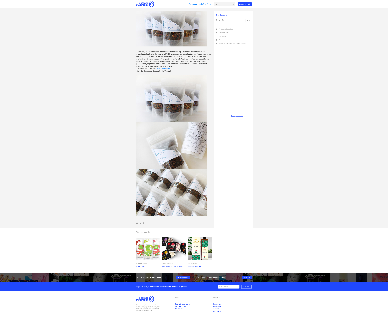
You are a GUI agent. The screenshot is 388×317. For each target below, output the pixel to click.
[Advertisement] (233, 81)
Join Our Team (205, 4)
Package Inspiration (227, 29)
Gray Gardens (241, 43)
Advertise (193, 4)
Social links (216, 297)
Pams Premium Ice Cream (172, 266)
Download (247, 277)
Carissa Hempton (163, 69)
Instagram (217, 304)
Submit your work (244, 4)
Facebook (217, 306)
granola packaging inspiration (228, 43)
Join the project (181, 306)
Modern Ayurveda (195, 266)
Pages (177, 297)
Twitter (216, 309)
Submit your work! (182, 277)
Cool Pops (140, 266)
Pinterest (217, 311)
